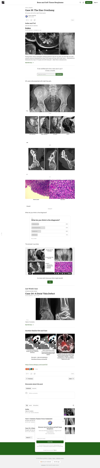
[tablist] (31, 388)
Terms (53, 458)
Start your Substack (46, 461)
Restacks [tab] (34, 388)
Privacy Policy (60, 446)
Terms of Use (56, 445)
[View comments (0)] (31, 20)
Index (27, 409)
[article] (50, 412)
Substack (43, 465)
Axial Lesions (29, 7)
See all (28, 437)
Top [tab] (27, 405)
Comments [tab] (28, 388)
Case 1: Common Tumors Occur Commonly (38, 419)
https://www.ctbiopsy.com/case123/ (36, 364)
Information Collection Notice (50, 446)
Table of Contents (29, 411)
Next (70, 378)
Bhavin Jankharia (32, 15)
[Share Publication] (83, 2)
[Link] (23, 23)
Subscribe (88, 2)
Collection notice (60, 458)
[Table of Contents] (1, 234)
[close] (63, 421)
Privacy (50, 458)
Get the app (56, 461)
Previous (30, 378)
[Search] (80, 2)
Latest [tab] (30, 405)
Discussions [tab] (35, 405)
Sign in (96, 2)
